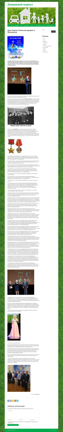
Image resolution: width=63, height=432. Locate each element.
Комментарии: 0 (15, 33)
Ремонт (32, 25)
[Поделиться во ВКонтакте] (11, 401)
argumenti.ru (37, 394)
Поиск (43, 29)
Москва (44, 44)
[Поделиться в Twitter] (17, 401)
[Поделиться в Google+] (15, 401)
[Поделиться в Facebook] (8, 401)
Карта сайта (49, 25)
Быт (21, 25)
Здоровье (17, 25)
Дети (12, 25)
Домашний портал (20, 4)
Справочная (45, 51)
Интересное (26, 25)
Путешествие (38, 25)
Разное (44, 25)
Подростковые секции (47, 45)
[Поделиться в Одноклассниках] (13, 401)
